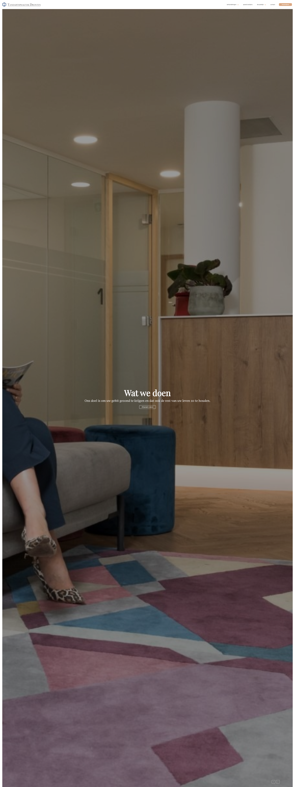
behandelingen (231, 4)
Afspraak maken (147, 407)
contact (272, 4)
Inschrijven (285, 4)
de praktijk (260, 4)
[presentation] (273, 782)
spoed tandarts (247, 4)
